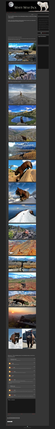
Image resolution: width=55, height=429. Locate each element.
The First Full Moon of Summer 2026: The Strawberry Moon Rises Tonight (44, 21)
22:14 (34, 394)
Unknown (12, 371)
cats (9, 353)
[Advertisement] (22, 29)
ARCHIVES (15, 12)
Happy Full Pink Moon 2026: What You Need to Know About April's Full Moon (44, 26)
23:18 (34, 366)
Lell (11, 363)
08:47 (34, 385)
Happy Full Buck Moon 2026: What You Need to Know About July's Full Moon (44, 19)
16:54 (34, 362)
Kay (11, 375)
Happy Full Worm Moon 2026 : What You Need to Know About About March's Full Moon (44, 29)
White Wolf (29, 427)
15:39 (34, 358)
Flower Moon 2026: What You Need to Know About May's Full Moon (43, 23)
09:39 (34, 389)
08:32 (34, 374)
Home (7, 12)
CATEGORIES (11, 12)
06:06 (34, 370)
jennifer (11, 367)
